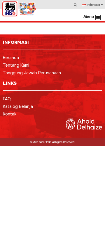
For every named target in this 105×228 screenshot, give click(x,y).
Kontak (9, 114)
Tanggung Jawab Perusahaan (32, 72)
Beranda (11, 57)
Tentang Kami (16, 65)
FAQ (7, 98)
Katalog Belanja (18, 106)
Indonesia (93, 5)
